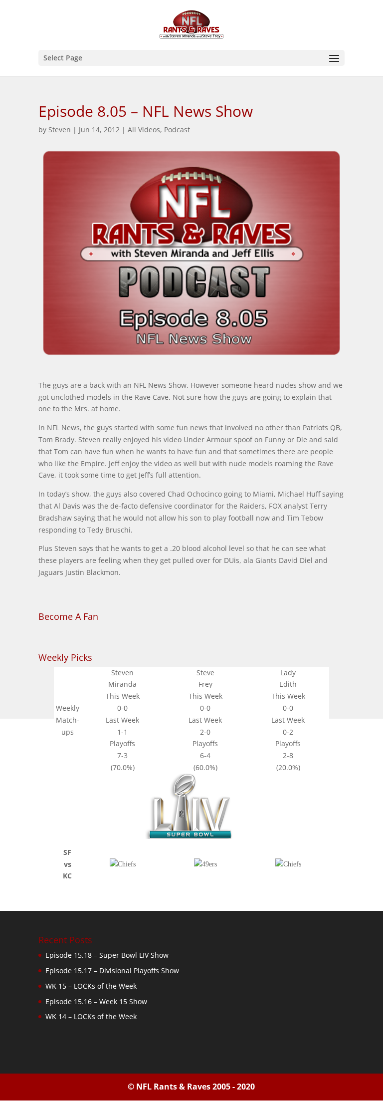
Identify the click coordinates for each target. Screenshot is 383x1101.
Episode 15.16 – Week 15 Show (96, 1001)
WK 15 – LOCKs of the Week (91, 986)
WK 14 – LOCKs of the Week (91, 1016)
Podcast (177, 129)
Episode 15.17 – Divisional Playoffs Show (112, 970)
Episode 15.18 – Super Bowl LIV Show (107, 955)
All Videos (144, 129)
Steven (59, 129)
